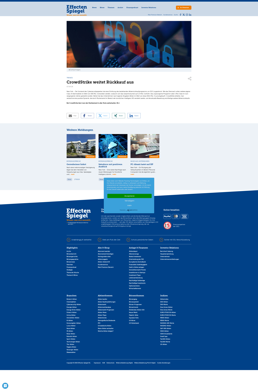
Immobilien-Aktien (73, 318)
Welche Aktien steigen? (105, 331)
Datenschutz (110, 363)
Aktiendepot (133, 251)
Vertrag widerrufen (104, 256)
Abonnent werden (104, 251)
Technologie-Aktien (73, 342)
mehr (73, 174)
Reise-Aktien (71, 334)
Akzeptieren (129, 196)
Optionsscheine (134, 286)
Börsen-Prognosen (135, 304)
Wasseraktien (71, 352)
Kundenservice (103, 264)
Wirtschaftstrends (135, 288)
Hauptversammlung (166, 254)
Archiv (120, 7)
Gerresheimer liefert (76, 164)
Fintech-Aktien (72, 312)
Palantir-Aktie (133, 315)
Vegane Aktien (71, 347)
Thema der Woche (73, 272)
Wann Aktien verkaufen (105, 328)
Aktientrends (102, 318)
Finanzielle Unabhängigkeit (138, 264)
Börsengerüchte (72, 256)
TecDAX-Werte (165, 342)
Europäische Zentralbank (137, 262)
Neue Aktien (71, 328)
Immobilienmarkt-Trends (137, 270)
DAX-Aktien (164, 302)
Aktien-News (102, 312)
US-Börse (132, 320)
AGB (103, 363)
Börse (102, 7)
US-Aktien (163, 344)
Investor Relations (148, 7)
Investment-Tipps (135, 275)
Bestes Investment (135, 256)
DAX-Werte (164, 304)
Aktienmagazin (103, 259)
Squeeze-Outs (133, 318)
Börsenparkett (134, 302)
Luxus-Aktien (71, 326)
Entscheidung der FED (136, 259)
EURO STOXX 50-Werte (168, 315)
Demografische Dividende (106, 320)
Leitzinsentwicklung (136, 278)
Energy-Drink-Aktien (74, 310)
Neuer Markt (133, 312)
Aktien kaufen (102, 299)
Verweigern (129, 201)
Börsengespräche (72, 259)
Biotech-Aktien (72, 299)
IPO (99, 323)
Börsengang (133, 299)
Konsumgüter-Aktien (74, 323)
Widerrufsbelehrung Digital (124, 363)
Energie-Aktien (72, 307)
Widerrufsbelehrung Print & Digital (145, 363)
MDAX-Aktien (164, 318)
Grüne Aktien (71, 315)
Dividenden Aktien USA (136, 310)
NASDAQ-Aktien (165, 326)
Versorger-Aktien (72, 350)
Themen (111, 7)
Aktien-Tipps (102, 315)
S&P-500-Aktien (165, 328)
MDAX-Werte (164, 320)
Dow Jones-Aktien (166, 307)
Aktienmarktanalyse (104, 307)
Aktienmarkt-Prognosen (106, 310)
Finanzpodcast (132, 7)
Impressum (97, 363)
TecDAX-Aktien (165, 339)
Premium (184, 7)
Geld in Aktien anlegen (136, 267)
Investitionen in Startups (137, 272)
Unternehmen (165, 256)
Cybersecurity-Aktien (74, 304)
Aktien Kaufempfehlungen (106, 302)
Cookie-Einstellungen (163, 363)
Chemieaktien (71, 302)
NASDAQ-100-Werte (167, 323)
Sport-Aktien (71, 339)
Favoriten (70, 264)
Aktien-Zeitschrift (104, 262)
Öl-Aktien (70, 331)
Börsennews (71, 262)
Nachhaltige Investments (137, 283)
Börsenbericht (71, 254)
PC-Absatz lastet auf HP (142, 164)
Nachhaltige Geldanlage (137, 280)
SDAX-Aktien (164, 331)
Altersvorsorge (134, 254)
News (94, 7)
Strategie (70, 270)
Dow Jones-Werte (166, 310)
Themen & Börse (72, 275)
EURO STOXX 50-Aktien (168, 312)
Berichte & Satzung (166, 251)
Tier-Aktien (70, 344)
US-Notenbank (134, 323)
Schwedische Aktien (104, 326)
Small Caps (163, 336)
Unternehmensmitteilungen (169, 259)
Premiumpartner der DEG (179, 225)
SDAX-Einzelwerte (166, 334)
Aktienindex (164, 299)
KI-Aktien (70, 320)
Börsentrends (133, 307)
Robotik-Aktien (72, 336)
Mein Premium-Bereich (106, 267)
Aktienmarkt (102, 304)
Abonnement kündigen (105, 254)
